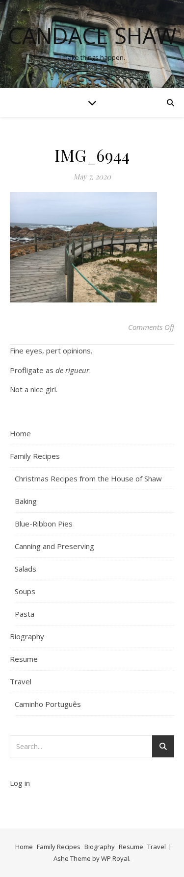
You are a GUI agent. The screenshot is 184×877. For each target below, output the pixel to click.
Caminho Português (48, 704)
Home (20, 433)
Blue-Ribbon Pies (44, 523)
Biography (27, 636)
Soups (25, 591)
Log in (20, 783)
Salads (25, 569)
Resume (24, 659)
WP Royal (115, 858)
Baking (26, 501)
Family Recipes (35, 456)
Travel (20, 681)
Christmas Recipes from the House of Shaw (88, 478)
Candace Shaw (92, 36)
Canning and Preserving (54, 546)
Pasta (24, 614)
